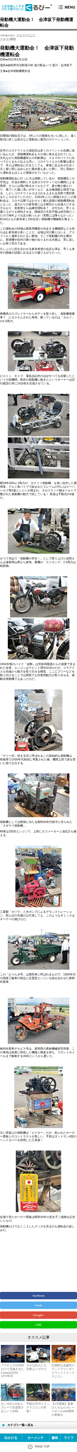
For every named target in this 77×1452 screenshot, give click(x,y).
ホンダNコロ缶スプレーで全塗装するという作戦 (12, 1407)
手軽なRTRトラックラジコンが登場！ (37, 1407)
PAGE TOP (42, 1446)
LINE (38, 1324)
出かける (10, 1437)
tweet (38, 1305)
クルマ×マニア (25, 35)
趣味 (55, 1437)
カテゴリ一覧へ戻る (20, 1425)
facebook (39, 1295)
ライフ (69, 1437)
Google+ (38, 1315)
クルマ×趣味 (8, 38)
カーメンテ (35, 1437)
